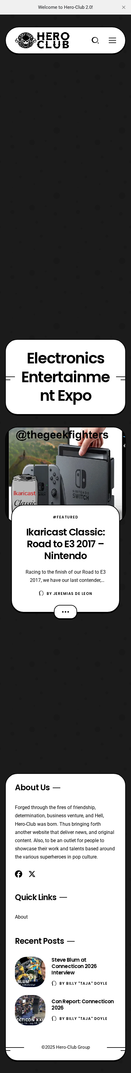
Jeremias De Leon (72, 593)
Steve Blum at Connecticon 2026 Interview (74, 966)
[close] (124, 7)
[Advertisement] (65, 119)
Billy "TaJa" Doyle (87, 983)
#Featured (65, 517)
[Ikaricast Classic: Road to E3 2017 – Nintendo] (65, 474)
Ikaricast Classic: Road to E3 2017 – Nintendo (65, 544)
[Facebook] (18, 874)
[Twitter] (32, 874)
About (21, 917)
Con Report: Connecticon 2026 (82, 1004)
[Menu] (112, 40)
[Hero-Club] (42, 40)
